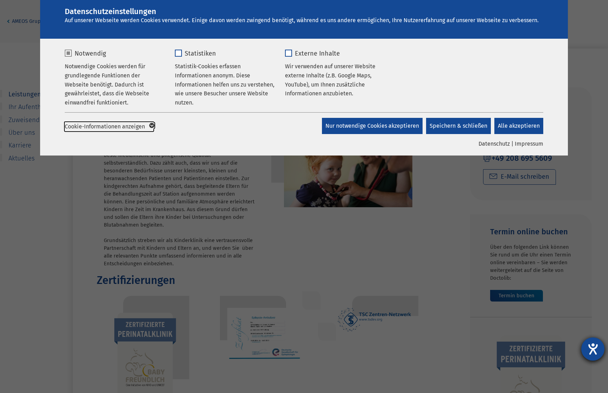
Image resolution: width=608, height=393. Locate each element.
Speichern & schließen (458, 125)
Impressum (529, 143)
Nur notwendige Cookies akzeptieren (372, 125)
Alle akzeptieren (519, 125)
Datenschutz (494, 143)
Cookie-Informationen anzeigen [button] (105, 126)
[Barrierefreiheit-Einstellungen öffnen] (592, 349)
